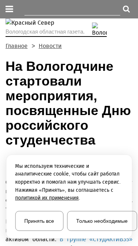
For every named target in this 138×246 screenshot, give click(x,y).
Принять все (39, 221)
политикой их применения (47, 198)
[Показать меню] (9, 9)
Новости (50, 45)
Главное (17, 45)
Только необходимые (102, 221)
